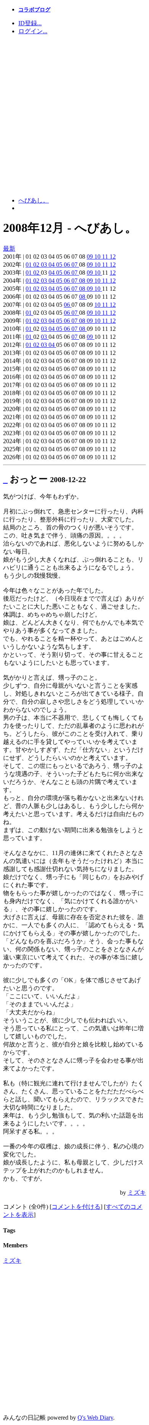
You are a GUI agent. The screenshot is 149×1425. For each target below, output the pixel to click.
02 (37, 264)
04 (52, 264)
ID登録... (30, 23)
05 (60, 264)
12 (113, 256)
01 (29, 264)
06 (67, 264)
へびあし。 (33, 200)
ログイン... (32, 31)
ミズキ (137, 1192)
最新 (9, 248)
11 (106, 256)
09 (90, 256)
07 (75, 264)
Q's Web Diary (95, 1417)
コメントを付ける (76, 1206)
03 (45, 264)
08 (83, 280)
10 (98, 256)
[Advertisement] (74, 116)
